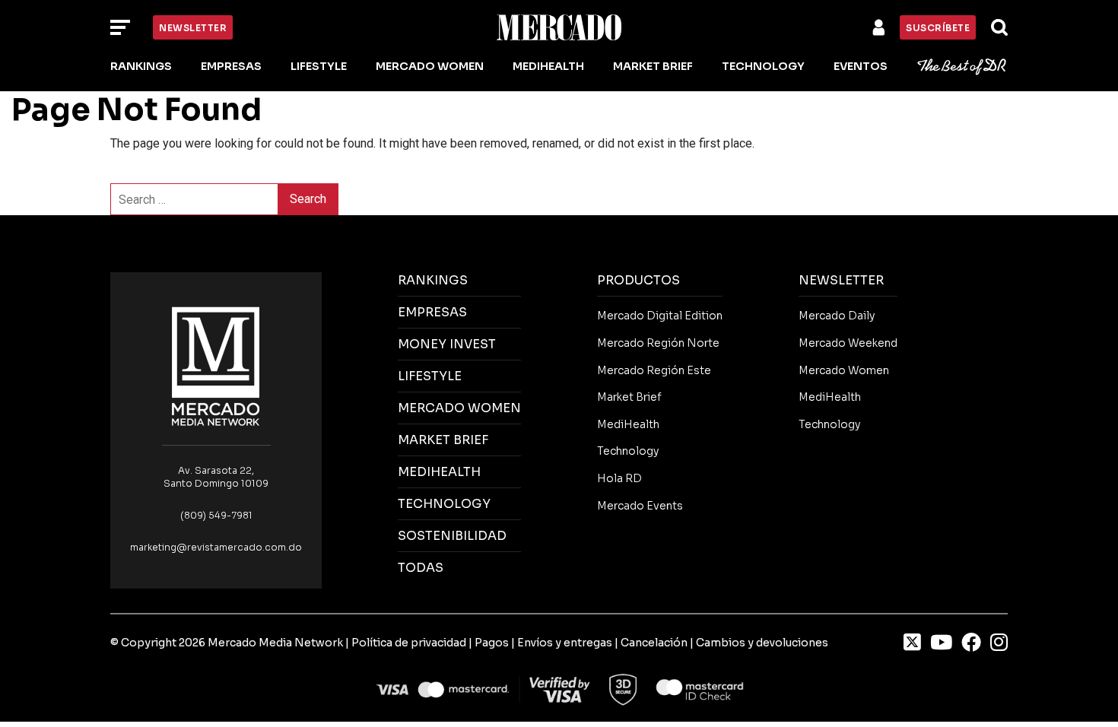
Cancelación (654, 642)
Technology (763, 66)
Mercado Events (640, 506)
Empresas (231, 66)
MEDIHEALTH (439, 472)
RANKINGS (433, 280)
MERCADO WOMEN (459, 408)
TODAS (420, 568)
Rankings (141, 66)
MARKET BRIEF (443, 440)
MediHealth (548, 66)
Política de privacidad (408, 642)
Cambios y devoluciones (762, 642)
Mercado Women (430, 66)
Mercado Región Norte (658, 343)
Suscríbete (938, 27)
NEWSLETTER (841, 280)
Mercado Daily (837, 315)
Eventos (861, 66)
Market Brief (653, 66)
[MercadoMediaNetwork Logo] (216, 365)
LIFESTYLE (430, 376)
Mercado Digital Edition (660, 315)
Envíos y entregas (564, 642)
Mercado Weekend (848, 343)
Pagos (492, 642)
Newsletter (193, 27)
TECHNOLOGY (444, 504)
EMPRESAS (432, 312)
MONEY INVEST (447, 344)
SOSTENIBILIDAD (452, 536)
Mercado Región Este (654, 370)
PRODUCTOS (638, 280)
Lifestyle (319, 66)
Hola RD (619, 478)
